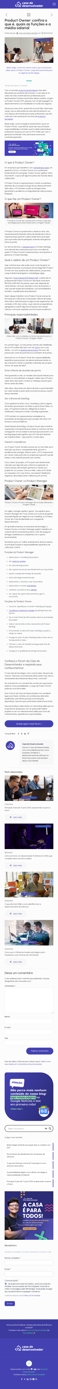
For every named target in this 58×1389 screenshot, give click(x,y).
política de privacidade (35, 1374)
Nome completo (13, 1258)
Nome (8, 1017)
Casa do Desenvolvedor (28, 33)
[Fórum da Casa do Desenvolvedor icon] (33, 1379)
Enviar (10, 1303)
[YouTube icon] (25, 1379)
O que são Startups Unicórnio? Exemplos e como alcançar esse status (26, 1164)
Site (6, 1038)
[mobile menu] (54, 4)
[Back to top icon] (29, 1363)
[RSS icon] (36, 1379)
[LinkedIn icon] (28, 1379)
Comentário (10, 986)
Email (8, 1269)
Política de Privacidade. (32, 1296)
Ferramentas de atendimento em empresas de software (26, 1155)
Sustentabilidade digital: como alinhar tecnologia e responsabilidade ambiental (27, 1173)
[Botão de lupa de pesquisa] (50, 1128)
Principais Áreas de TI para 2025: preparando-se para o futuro (29, 1182)
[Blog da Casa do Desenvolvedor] (29, 4)
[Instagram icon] (31, 1379)
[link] (29, 148)
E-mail (8, 1027)
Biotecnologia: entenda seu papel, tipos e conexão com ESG (29, 1146)
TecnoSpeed (28, 1333)
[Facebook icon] (22, 1379)
